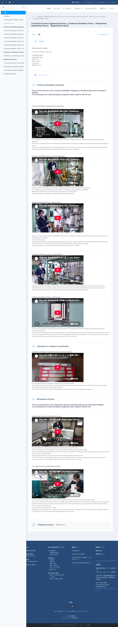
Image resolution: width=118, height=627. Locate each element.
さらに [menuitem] (111, 8)
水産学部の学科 (54, 552)
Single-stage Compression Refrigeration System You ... (14, 66)
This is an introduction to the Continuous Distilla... (14, 30)
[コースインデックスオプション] (24, 7)
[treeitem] (13, 18)
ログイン (114, 2)
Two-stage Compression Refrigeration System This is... (14, 70)
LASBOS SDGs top (30, 556)
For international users (31, 561)
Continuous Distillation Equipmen (14, 27)
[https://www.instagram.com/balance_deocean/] (13, 2)
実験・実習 (53, 563)
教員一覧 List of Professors (97, 16)
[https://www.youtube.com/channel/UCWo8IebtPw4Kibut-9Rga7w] (9, 2)
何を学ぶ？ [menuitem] (78, 8)
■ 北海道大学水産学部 (78, 554)
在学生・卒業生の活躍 (56, 579)
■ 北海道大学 (76, 550)
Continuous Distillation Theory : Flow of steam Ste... (14, 41)
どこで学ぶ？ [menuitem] (67, 8)
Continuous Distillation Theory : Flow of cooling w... (14, 38)
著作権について (100, 554)
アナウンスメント (9, 23)
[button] (76, 2)
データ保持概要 (70, 616)
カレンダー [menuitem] (57, 8)
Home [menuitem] (49, 8)
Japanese (7, 16)
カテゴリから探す (55, 567)
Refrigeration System (10, 59)
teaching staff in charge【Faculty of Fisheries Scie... (14, 20)
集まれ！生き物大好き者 (57, 575)
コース (33, 16)
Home (26, 547)
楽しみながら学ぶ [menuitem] (90, 8)
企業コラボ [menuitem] (103, 8)
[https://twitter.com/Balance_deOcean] (2, 2)
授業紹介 (52, 562)
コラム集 (52, 577)
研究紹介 (52, 560)
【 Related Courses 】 (10, 74)
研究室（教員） (54, 554)
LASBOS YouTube (30, 550)
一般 (5, 12)
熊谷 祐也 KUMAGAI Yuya (40, 18)
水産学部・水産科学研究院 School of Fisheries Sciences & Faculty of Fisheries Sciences (62, 16)
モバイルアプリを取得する (70, 618)
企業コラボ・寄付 (30, 564)
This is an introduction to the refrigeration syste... (14, 63)
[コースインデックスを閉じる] (3, 7)
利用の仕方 (99, 550)
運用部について (100, 547)
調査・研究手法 (54, 565)
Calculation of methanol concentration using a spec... (14, 56)
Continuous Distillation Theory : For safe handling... (14, 45)
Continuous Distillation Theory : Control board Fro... (14, 48)
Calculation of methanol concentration (14, 52)
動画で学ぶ (53, 569)
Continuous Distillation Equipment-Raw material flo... (14, 34)
